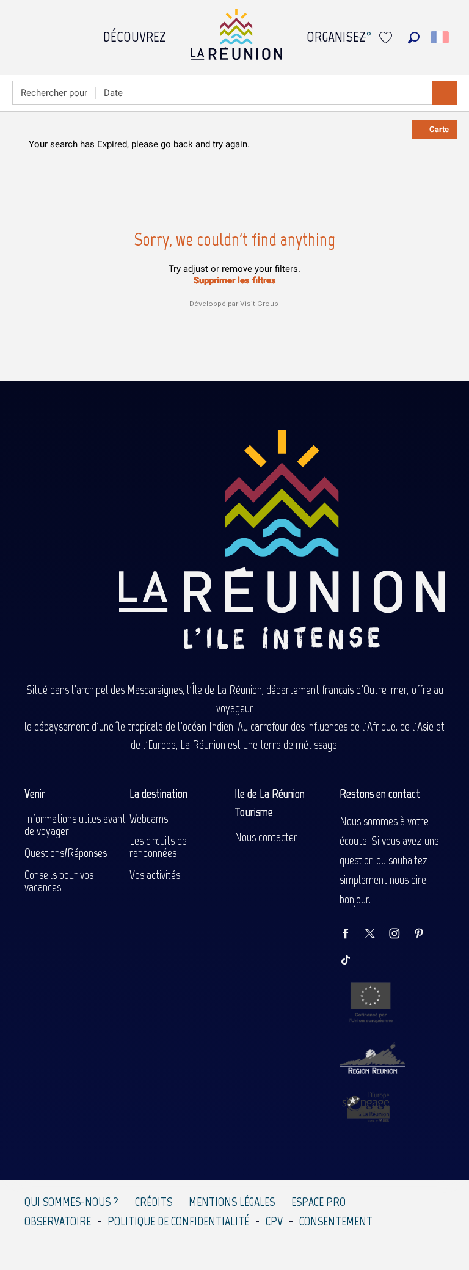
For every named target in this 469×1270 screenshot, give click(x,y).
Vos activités (154, 875)
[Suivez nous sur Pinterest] (425, 934)
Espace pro (318, 1201)
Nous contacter (265, 837)
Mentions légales (232, 1201)
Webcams (148, 818)
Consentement (336, 1221)
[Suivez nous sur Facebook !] (352, 934)
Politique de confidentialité (178, 1221)
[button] (413, 37)
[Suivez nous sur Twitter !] (376, 934)
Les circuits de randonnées (158, 846)
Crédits (153, 1201)
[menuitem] (134, 33)
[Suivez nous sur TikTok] (352, 960)
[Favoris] (387, 37)
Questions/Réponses (65, 853)
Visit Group (259, 303)
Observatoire (57, 1221)
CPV (274, 1221)
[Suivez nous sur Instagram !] (400, 934)
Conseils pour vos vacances (58, 881)
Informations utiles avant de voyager (75, 824)
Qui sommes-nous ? (71, 1201)
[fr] (440, 37)
